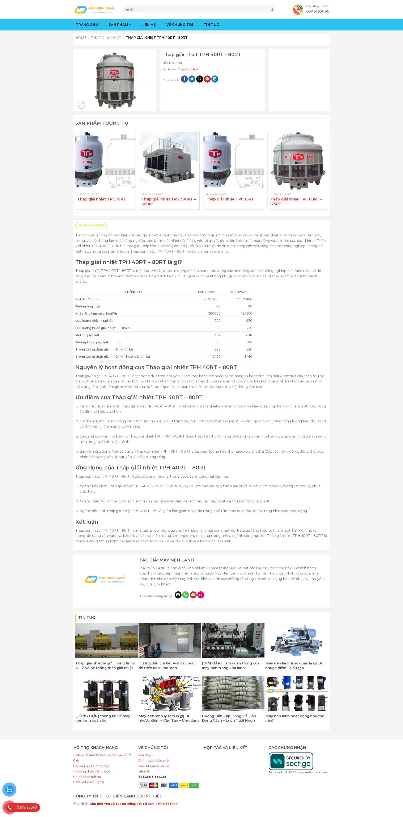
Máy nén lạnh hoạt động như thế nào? (294, 718)
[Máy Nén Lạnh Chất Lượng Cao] (94, 9)
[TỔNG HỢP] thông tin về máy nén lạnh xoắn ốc (102, 718)
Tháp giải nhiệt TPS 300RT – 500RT (168, 201)
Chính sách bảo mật (153, 761)
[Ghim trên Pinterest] (207, 79)
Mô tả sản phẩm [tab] (91, 225)
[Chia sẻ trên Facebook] (184, 79)
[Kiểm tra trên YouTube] (193, 594)
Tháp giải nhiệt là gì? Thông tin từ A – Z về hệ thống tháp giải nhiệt (105, 665)
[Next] (327, 171)
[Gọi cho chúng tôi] (185, 594)
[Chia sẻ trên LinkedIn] (214, 79)
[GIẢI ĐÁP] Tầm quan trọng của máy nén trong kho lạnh (230, 665)
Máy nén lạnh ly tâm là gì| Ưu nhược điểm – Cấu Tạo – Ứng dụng (169, 718)
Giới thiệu (145, 755)
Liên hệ (144, 771)
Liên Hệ (148, 25)
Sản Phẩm (118, 25)
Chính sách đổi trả (87, 777)
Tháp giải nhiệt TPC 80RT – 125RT (296, 201)
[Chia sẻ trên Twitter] (191, 79)
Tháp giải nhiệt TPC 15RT (230, 199)
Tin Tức (211, 25)
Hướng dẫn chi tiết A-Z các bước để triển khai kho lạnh (168, 665)
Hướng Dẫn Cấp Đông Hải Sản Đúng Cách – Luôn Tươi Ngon (229, 718)
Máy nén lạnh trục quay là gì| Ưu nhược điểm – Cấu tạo (294, 665)
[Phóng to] (81, 105)
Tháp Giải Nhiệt (106, 38)
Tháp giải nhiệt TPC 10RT (101, 199)
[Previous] (75, 171)
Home (80, 38)
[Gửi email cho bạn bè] (199, 79)
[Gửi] (271, 9)
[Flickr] (200, 594)
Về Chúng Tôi (179, 25)
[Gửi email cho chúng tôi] (178, 594)
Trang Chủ (87, 25)
